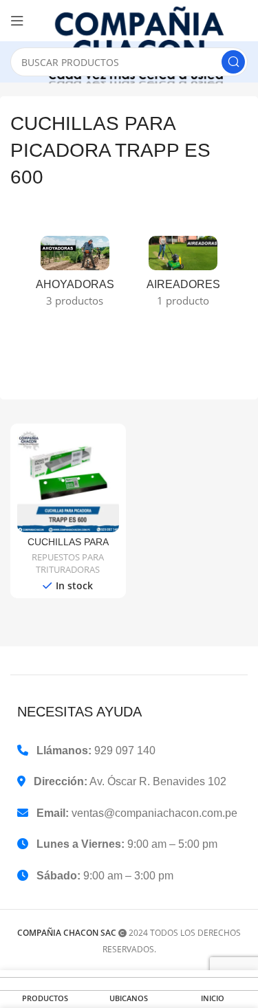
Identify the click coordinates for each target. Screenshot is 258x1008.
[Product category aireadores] (184, 276)
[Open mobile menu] (17, 20)
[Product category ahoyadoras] (75, 276)
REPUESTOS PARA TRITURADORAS (68, 563)
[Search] (233, 62)
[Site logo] (143, 45)
